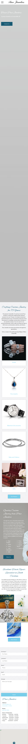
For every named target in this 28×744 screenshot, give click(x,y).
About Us (8, 557)
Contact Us (6, 23)
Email (2, 672)
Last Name (4, 658)
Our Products (14, 496)
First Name (4, 651)
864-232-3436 (5, 710)
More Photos (14, 639)
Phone (3, 665)
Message (3, 679)
